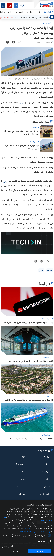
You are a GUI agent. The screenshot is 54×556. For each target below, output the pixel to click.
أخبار (23, 456)
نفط (23, 471)
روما (21, 103)
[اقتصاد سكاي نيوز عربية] (44, 5)
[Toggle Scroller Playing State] (52, 17)
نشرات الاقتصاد (44, 493)
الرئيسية (47, 11)
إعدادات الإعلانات (30, 528)
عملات (47, 479)
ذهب (23, 479)
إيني (5, 181)
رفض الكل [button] (14, 551)
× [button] (4, 503)
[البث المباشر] (9, 5)
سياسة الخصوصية (25, 531)
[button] (22, 5)
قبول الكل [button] (40, 551)
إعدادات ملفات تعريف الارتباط (41, 531)
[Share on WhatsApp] (20, 42)
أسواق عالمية (45, 471)
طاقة (48, 464)
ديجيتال (47, 486)
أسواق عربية (20, 464)
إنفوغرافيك (20, 486)
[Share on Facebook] (14, 42)
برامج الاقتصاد (19, 493)
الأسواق (19, 11)
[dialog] (27, 528)
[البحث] (16, 5)
